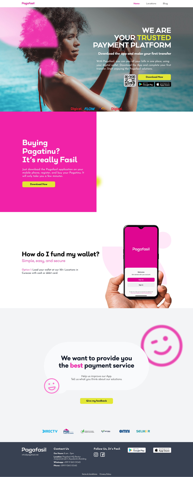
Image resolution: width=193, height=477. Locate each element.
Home (137, 3)
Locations (151, 3)
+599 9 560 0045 (67, 462)
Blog (165, 3)
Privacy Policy (105, 474)
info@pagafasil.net (30, 455)
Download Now (154, 77)
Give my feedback (96, 400)
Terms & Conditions (89, 474)
